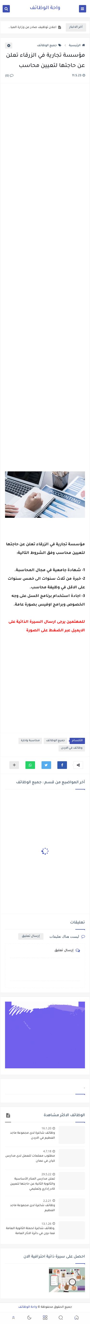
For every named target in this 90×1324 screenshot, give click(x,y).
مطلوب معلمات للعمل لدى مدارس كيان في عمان (30, 1158)
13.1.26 (46, 1224)
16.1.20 (46, 1128)
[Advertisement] (45, 278)
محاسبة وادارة (30, 740)
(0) (7, 76)
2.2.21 (47, 1201)
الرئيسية (75, 45)
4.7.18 (47, 1151)
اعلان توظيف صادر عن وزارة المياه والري (31, 27)
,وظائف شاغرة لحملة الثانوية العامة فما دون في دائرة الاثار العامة (30, 1231)
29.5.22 (46, 1174)
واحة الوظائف (45, 8)
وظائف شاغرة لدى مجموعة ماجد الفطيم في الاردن (32, 1135)
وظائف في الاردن (72, 748)
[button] (62, 765)
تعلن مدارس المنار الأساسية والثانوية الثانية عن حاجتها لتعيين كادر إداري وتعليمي (32, 1184)
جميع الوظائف (47, 45)
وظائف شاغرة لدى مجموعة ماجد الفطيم (32, 1208)
